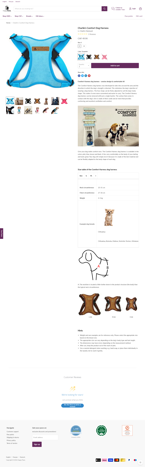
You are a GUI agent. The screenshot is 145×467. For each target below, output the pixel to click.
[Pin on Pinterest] (89, 75)
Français (11, 1)
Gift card (139, 16)
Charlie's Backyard (86, 31)
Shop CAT (18, 16)
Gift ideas (39, 16)
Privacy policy (11, 440)
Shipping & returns (13, 437)
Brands (29, 16)
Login (134, 8)
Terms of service (12, 443)
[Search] (104, 8)
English (5, 1)
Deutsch (17, 1)
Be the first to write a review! (72, 406)
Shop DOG (7, 16)
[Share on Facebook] (79, 75)
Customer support (13, 431)
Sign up (37, 444)
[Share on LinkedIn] (85, 75)
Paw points (129, 16)
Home (8, 23)
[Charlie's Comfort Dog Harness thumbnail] (10, 101)
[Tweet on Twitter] (82, 75)
